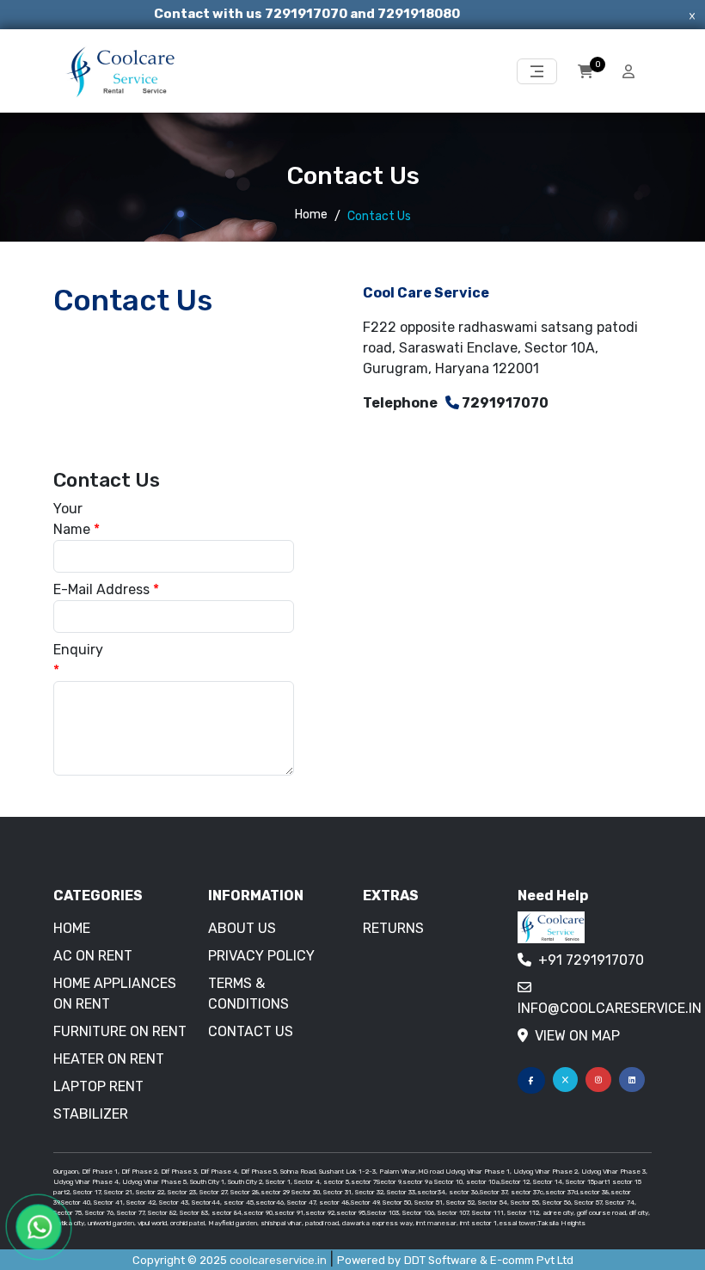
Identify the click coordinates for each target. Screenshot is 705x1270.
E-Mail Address (106, 589)
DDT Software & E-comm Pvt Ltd (488, 1260)
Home (311, 214)
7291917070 (307, 13)
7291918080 (418, 13)
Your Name (76, 518)
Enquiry (77, 659)
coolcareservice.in (278, 1260)
